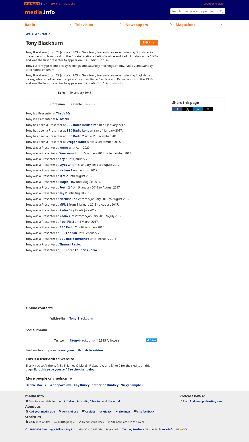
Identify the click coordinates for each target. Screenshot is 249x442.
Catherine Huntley (105, 385)
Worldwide (32, 3)
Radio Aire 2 (68, 216)
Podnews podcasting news (206, 401)
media (40, 12)
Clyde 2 (64, 165)
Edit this (149, 42)
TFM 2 (63, 176)
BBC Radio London (80, 130)
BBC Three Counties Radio (78, 250)
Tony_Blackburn (81, 318)
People (46, 34)
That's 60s (63, 113)
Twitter (126, 429)
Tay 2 (63, 193)
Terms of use (70, 411)
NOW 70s (62, 119)
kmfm (63, 148)
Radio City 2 (68, 210)
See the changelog (81, 369)
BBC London (68, 233)
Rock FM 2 (66, 222)
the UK (61, 401)
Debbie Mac (34, 385)
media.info (32, 34)
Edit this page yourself (50, 369)
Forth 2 (64, 187)
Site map (124, 411)
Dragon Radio (77, 142)
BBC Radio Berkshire (81, 125)
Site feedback (145, 411)
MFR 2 (63, 205)
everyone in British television (82, 350)
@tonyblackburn (81, 340)
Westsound (67, 153)
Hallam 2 (65, 170)
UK (45, 3)
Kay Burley (82, 385)
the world (114, 401)
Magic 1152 (67, 182)
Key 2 (63, 159)
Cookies (90, 411)
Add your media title (42, 411)
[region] (92, 280)
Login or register (214, 3)
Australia (69, 3)
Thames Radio (69, 244)
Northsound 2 (69, 199)
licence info (166, 429)
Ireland (55, 3)
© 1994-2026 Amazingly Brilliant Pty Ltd (50, 429)
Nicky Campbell (132, 385)
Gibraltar (95, 401)
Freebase (138, 429)
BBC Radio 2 (75, 136)
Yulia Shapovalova (58, 385)
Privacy (107, 411)
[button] (177, 109)
